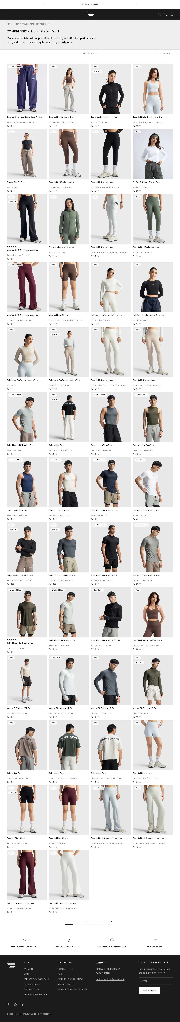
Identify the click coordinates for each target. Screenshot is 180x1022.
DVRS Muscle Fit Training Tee (20, 445)
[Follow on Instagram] (15, 1004)
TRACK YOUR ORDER (35, 994)
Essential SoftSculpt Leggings (146, 247)
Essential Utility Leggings (102, 182)
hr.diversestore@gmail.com (110, 979)
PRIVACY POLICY (67, 984)
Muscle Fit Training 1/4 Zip (18, 708)
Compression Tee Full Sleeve (20, 575)
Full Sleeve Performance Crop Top (106, 315)
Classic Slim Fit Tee (15, 182)
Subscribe (149, 990)
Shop (17, 24)
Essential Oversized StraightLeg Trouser (25, 117)
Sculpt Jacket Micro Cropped (104, 117)
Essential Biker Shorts (58, 315)
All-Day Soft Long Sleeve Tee (146, 182)
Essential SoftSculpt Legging (61, 182)
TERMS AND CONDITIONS (72, 989)
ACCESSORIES (32, 984)
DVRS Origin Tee (56, 445)
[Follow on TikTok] (22, 1004)
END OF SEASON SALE (36, 979)
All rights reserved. (42, 1014)
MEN (26, 974)
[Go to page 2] (111, 921)
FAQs (60, 974)
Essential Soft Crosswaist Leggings (22, 250)
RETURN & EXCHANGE (70, 979)
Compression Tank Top (101, 445)
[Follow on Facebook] (8, 1004)
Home (9, 24)
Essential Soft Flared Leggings (20, 903)
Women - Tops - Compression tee (36, 24)
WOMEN (28, 969)
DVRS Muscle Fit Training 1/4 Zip (105, 640)
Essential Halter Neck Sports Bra (147, 117)
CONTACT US (31, 989)
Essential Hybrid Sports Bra (61, 117)
